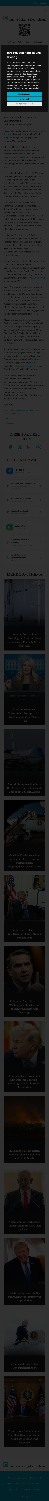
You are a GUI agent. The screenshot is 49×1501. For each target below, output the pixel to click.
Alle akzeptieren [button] (24, 94)
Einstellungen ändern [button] (24, 104)
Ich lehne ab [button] (24, 99)
